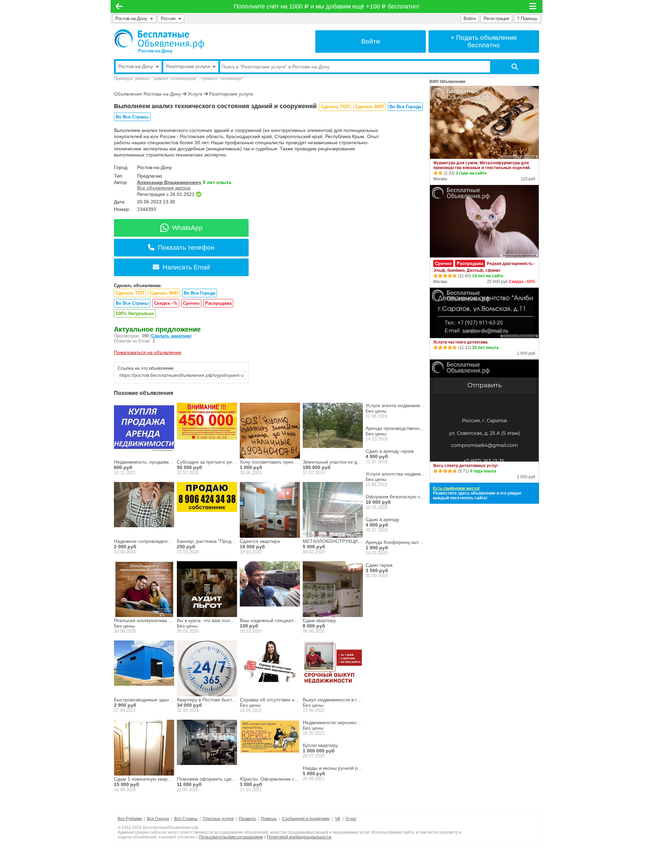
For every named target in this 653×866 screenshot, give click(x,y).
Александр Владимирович (169, 182)
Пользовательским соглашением (231, 837)
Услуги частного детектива (460, 342)
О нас (351, 818)
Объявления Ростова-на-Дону (147, 94)
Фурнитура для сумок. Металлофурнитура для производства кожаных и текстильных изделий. (482, 165)
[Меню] (533, 6)
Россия (169, 18)
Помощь (269, 818)
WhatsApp (187, 227)
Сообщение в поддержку (306, 818)
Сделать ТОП (335, 106)
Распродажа (218, 303)
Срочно (191, 303)
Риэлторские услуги (231, 94)
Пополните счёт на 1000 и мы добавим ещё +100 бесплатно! (327, 6)
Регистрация (496, 18)
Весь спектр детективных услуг (465, 465)
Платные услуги (218, 818)
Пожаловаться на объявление (147, 352)
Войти (470, 18)
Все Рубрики (130, 818)
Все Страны (186, 818)
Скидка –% (166, 303)
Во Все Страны (132, 116)
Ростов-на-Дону (131, 18)
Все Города (158, 818)
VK (337, 818)
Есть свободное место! (456, 488)
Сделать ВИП (369, 106)
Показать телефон (186, 247)
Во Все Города (405, 106)
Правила (247, 818)
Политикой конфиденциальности (299, 837)
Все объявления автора (163, 187)
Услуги (195, 94)
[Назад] (119, 6)
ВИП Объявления (447, 81)
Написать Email (186, 267)
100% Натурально (135, 313)
